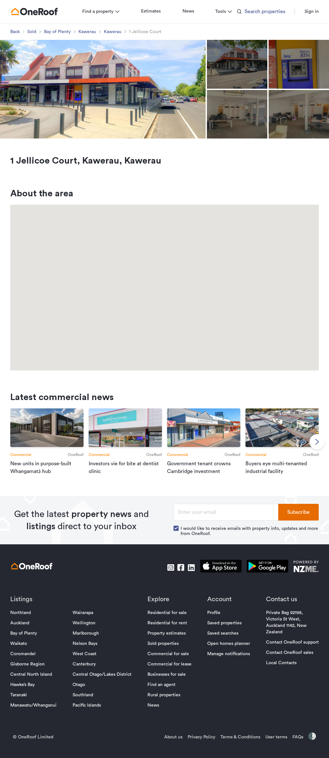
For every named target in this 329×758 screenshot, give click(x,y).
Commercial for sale (168, 654)
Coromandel (23, 654)
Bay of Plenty (57, 32)
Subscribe (298, 512)
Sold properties (163, 643)
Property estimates (166, 633)
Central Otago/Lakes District (102, 674)
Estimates (151, 11)
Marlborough (86, 633)
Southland (83, 695)
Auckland (19, 623)
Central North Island (31, 674)
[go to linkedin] (191, 567)
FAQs (297, 737)
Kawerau (87, 32)
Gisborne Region (27, 664)
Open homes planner (228, 643)
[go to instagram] (170, 567)
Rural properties (163, 695)
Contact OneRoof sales (289, 652)
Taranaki (18, 695)
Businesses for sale (166, 674)
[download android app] (267, 567)
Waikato (18, 643)
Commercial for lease (169, 664)
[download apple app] (221, 567)
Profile (213, 613)
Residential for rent (167, 623)
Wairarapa (83, 613)
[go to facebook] (181, 567)
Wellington (84, 623)
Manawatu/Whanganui (33, 705)
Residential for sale (167, 613)
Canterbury (84, 664)
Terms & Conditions (240, 737)
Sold (31, 32)
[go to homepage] (34, 11)
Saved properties (224, 623)
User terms (276, 737)
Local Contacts (281, 663)
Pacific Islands (87, 705)
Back (15, 32)
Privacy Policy (201, 737)
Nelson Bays (85, 643)
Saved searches (222, 633)
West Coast (84, 654)
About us (173, 737)
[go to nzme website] (306, 567)
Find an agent (161, 684)
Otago (79, 684)
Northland (20, 613)
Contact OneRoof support (292, 642)
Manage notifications (228, 654)
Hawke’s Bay (22, 684)
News (188, 11)
